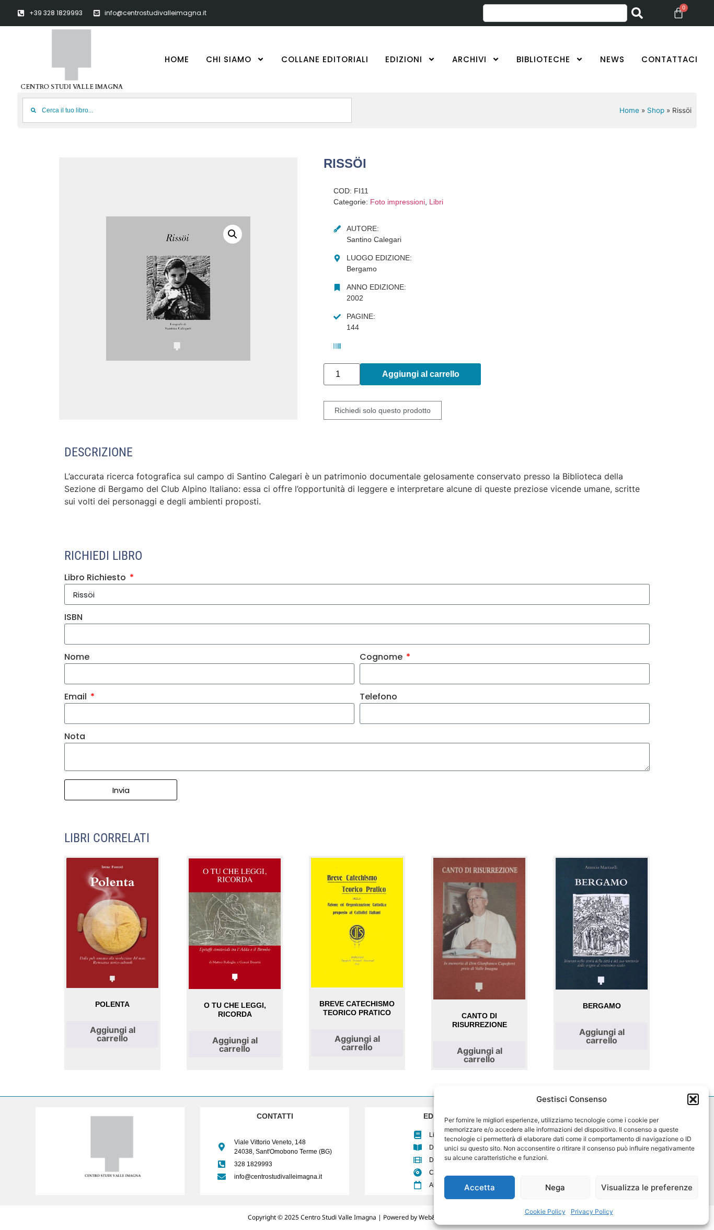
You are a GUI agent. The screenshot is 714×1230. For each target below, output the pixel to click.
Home (177, 59)
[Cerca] (639, 13)
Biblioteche (543, 59)
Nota (74, 737)
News (612, 59)
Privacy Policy (592, 1211)
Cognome (382, 658)
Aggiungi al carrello (420, 374)
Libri (436, 202)
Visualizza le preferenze (647, 1187)
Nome (76, 658)
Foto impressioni (397, 202)
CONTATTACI (669, 59)
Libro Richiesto (96, 578)
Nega (555, 1187)
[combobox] (555, 13)
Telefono (378, 698)
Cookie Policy (545, 1211)
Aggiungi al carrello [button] (112, 1034)
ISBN (73, 618)
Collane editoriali (324, 59)
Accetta (479, 1187)
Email (76, 698)
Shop (655, 110)
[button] (693, 1099)
